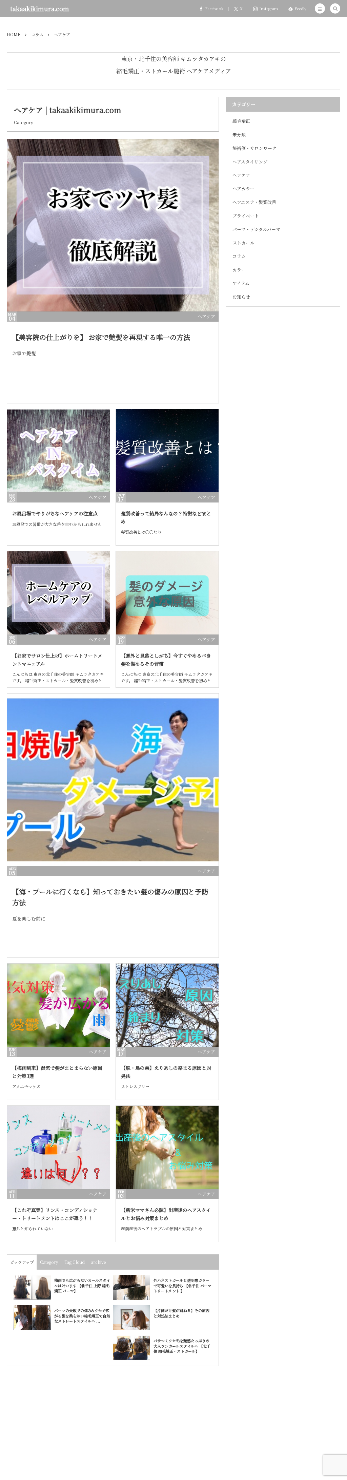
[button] (320, 8)
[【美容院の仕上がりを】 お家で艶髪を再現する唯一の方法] (113, 225)
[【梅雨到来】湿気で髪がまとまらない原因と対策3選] (58, 1005)
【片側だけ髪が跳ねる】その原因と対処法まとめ (181, 1313)
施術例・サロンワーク (254, 148)
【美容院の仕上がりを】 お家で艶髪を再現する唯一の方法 (101, 337)
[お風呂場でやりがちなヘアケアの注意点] (58, 450)
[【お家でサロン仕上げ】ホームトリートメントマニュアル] (58, 592)
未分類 (239, 134)
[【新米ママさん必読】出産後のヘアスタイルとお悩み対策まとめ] (167, 1147)
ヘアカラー (243, 188)
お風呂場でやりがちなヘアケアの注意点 (55, 513)
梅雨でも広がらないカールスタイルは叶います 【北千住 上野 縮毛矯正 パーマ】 (82, 1285)
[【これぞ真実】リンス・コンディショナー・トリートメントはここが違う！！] (58, 1147)
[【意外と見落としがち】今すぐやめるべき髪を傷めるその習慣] (167, 592)
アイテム (240, 283)
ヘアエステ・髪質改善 (254, 202)
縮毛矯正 (241, 121)
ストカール (243, 243)
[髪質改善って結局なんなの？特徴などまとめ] (167, 450)
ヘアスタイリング (249, 161)
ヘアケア (206, 316)
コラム (239, 256)
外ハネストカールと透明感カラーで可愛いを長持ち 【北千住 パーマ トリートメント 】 (182, 1285)
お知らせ (241, 296)
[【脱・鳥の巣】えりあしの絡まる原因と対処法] (167, 1005)
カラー (239, 269)
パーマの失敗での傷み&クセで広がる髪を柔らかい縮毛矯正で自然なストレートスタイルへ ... (82, 1316)
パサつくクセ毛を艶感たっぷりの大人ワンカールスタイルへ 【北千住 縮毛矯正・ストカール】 (182, 1346)
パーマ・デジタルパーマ (256, 229)
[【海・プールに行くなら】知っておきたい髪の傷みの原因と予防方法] (113, 780)
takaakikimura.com (39, 8)
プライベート (245, 215)
